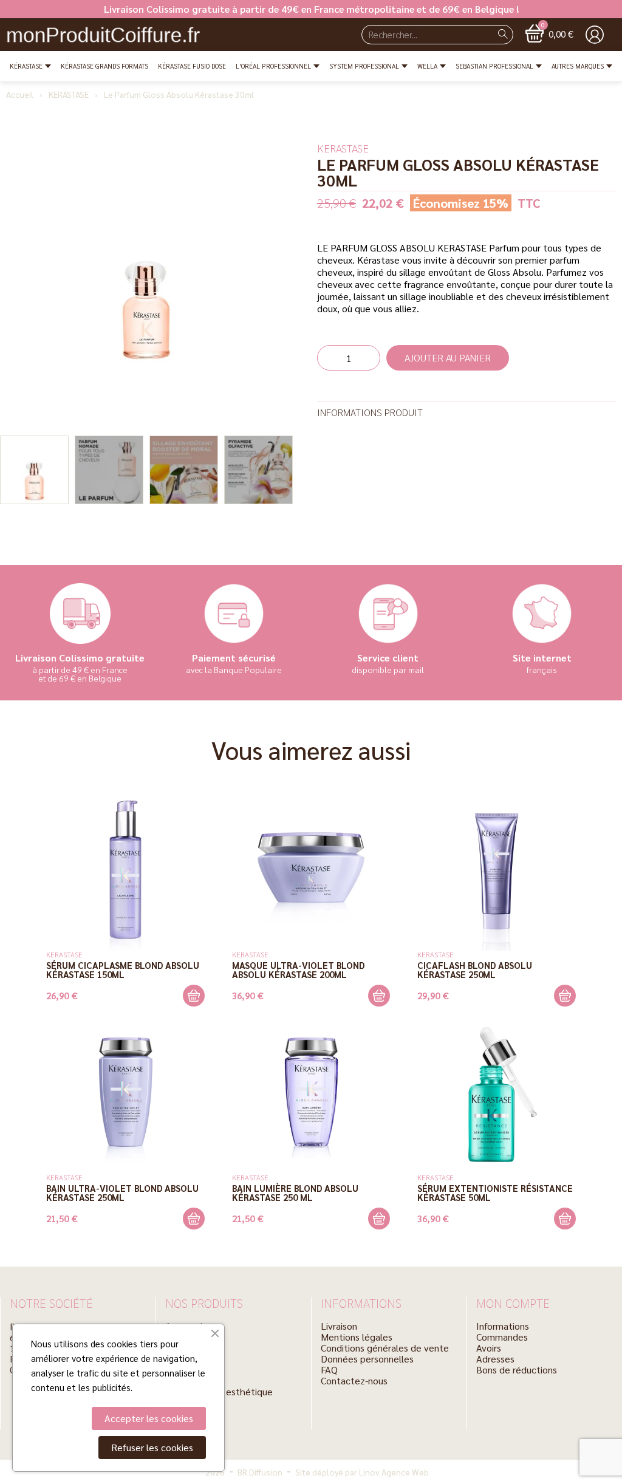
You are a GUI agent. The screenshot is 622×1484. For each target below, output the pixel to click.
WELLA (427, 66)
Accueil (19, 94)
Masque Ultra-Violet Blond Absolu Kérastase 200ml (298, 969)
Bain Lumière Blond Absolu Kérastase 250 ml (295, 1192)
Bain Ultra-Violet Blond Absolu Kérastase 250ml (122, 1192)
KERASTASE (69, 94)
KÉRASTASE (26, 66)
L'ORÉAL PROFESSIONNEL (273, 66)
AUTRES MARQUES (578, 66)
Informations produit (370, 412)
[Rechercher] (503, 35)
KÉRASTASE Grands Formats (104, 66)
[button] (549, 33)
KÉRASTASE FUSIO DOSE (192, 66)
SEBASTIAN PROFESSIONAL (494, 66)
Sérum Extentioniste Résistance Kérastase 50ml (495, 1192)
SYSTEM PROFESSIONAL (364, 66)
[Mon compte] (594, 35)
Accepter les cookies (148, 1418)
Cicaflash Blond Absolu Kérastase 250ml (474, 969)
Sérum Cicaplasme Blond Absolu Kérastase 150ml (122, 969)
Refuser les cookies (152, 1447)
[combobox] (422, 35)
